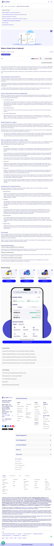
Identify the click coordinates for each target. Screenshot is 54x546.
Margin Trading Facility (37, 407)
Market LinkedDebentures (28, 413)
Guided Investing (46, 421)
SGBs (27, 406)
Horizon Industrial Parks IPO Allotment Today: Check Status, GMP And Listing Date (19, 360)
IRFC (46, 479)
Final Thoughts (5, 22)
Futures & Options (11, 6)
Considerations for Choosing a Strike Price (11, 20)
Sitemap (24, 535)
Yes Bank (36, 481)
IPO (18, 414)
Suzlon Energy (37, 479)
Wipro (14, 485)
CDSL (25, 487)
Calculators (27, 475)
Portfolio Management (45, 424)
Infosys (35, 483)
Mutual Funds (19, 408)
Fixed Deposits (28, 404)
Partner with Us (46, 428)
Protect (36, 423)
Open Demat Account (27, 342)
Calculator (45, 410)
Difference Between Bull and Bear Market (10, 384)
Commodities (37, 411)
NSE (3, 538)
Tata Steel (26, 489)
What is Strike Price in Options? (23, 6)
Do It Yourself (18, 461)
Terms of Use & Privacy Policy (8, 533)
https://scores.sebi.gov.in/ (28, 507)
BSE (7, 538)
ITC (13, 483)
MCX (11, 538)
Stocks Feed (4, 493)
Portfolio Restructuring (28, 417)
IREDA (25, 479)
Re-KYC (44, 407)
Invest (18, 402)
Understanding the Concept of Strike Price (11, 12)
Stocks (18, 420)
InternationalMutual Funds (19, 411)
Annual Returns (16, 535)
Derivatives (37, 404)
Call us (3, 420)
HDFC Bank (47, 484)
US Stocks (19, 418)
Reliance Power (48, 489)
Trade (36, 402)
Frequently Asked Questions (8, 24)
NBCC (35, 485)
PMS (27, 408)
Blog (6, 6)
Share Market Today (45, 413)
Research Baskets (20, 406)
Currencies (37, 409)
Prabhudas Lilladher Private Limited (7, 401)
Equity (18, 404)
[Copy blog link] (40, 59)
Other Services (45, 403)
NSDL (24, 538)
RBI (15, 538)
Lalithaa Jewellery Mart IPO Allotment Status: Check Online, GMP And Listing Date (19, 357)
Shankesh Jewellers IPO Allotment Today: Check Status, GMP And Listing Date (18, 354)
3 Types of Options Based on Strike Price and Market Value (14, 14)
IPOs (20, 475)
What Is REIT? (5, 381)
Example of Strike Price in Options (9, 16)
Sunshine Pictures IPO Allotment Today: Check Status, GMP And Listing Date (18, 351)
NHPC (14, 481)
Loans (44, 405)
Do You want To (46, 416)
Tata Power (36, 487)
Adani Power (26, 484)
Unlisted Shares (20, 416)
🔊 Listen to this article (47, 62)
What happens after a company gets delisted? (12, 375)
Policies (19, 533)
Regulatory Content (37, 533)
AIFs (26, 410)
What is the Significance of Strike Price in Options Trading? (14, 18)
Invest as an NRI (46, 426)
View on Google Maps (6, 415)
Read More (9, 281)
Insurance (36, 424)
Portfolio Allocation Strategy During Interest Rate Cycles (14, 373)
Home (2, 6)
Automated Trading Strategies (37, 419)
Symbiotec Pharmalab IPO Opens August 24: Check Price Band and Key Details (18, 363)
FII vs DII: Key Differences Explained (9, 378)
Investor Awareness (6, 535)
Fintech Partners (38, 413)
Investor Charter (27, 533)
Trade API (36, 416)
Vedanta (46, 487)
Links (3, 532)
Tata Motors (15, 479)
